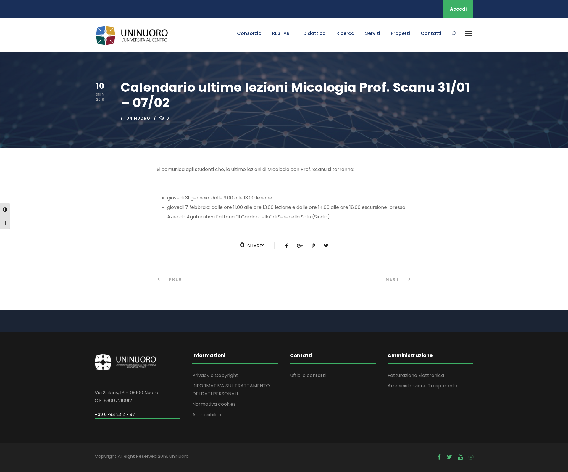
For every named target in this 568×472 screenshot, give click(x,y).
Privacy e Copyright (215, 375)
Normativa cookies (214, 404)
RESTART (282, 33)
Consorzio (249, 33)
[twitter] (449, 457)
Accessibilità (206, 414)
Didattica (314, 33)
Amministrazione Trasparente (422, 385)
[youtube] (460, 457)
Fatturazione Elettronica (416, 375)
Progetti (400, 33)
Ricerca (345, 33)
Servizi (372, 33)
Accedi (458, 9)
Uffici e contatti (308, 375)
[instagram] (471, 457)
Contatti (431, 33)
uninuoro (138, 118)
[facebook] (439, 457)
